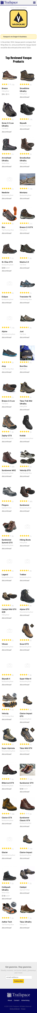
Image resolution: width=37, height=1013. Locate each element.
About (10, 1000)
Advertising (25, 1000)
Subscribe (18, 981)
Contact (16, 1000)
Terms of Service (15, 1009)
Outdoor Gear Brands (21, 7)
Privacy (23, 1009)
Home (12, 7)
